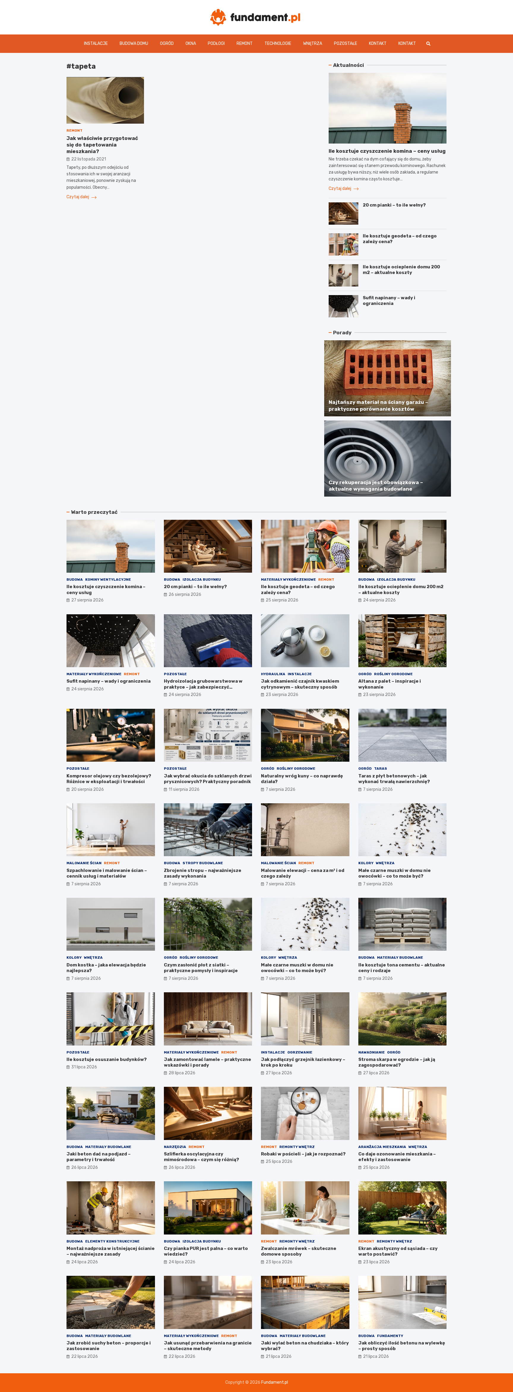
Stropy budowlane (203, 863)
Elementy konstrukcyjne (112, 1241)
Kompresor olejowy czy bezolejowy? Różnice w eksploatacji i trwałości (108, 779)
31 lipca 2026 (84, 1067)
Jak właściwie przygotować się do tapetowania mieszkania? (102, 144)
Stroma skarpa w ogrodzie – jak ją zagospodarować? (396, 1062)
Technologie (278, 43)
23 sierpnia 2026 (282, 694)
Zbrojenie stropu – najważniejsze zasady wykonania (202, 873)
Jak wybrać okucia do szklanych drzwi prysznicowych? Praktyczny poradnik (208, 779)
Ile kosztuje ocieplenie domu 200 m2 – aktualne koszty (401, 269)
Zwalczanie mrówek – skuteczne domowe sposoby (298, 1251)
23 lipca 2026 (279, 1262)
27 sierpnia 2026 (87, 600)
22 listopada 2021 (88, 159)
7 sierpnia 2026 (280, 789)
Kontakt (378, 43)
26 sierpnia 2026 (185, 594)
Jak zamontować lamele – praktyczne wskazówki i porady (207, 1062)
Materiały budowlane (400, 957)
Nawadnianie (371, 1052)
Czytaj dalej (78, 197)
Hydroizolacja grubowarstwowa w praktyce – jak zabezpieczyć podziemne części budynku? (203, 686)
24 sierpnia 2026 (379, 600)
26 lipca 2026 (84, 1167)
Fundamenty (390, 1336)
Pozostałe (345, 43)
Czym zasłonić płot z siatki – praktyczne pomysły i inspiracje (201, 968)
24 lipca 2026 (84, 1262)
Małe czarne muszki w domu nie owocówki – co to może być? (394, 873)
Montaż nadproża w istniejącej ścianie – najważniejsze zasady (110, 1251)
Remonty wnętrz (297, 1147)
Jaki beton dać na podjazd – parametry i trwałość (98, 1157)
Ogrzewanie (299, 1052)
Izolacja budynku (202, 579)
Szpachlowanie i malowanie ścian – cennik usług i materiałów (106, 873)
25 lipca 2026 (279, 1161)
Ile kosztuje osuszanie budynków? (106, 1059)
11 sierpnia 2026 (184, 789)
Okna (191, 43)
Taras (380, 768)
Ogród (167, 43)
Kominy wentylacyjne (108, 579)
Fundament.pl (274, 1382)
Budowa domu (134, 43)
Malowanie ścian (84, 863)
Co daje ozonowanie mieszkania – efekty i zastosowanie (397, 1157)
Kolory (365, 863)
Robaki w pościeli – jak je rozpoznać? (303, 1154)
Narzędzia (175, 1147)
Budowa (74, 579)
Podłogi (216, 43)
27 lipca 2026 (279, 1073)
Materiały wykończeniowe (288, 579)
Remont (245, 43)
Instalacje (96, 43)
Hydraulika (273, 674)
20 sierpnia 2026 (87, 789)
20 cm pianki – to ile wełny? (394, 205)
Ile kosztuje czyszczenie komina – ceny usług (387, 151)
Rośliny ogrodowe (393, 674)
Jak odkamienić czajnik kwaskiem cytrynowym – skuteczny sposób (300, 684)
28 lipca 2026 (182, 1073)
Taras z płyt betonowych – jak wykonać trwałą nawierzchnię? (394, 779)
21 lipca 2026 (279, 1356)
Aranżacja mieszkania (382, 1147)
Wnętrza (312, 43)
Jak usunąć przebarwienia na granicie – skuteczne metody (208, 1346)
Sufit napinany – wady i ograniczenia (389, 300)
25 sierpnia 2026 (282, 600)
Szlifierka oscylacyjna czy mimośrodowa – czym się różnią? (201, 1157)
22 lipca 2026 (84, 1356)
